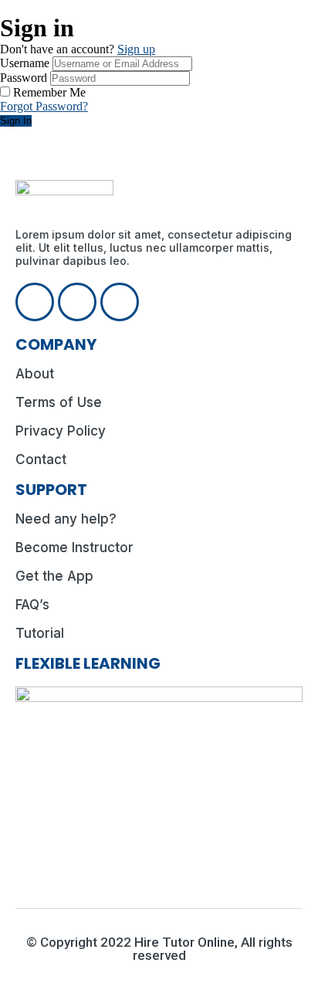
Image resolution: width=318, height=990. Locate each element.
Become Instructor (74, 547)
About (34, 373)
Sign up (136, 49)
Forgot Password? (44, 106)
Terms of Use (58, 402)
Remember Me (49, 92)
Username (24, 63)
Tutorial (39, 633)
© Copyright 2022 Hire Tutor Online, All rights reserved (159, 948)
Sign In (16, 121)
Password (23, 77)
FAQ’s (32, 604)
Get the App (54, 576)
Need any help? (66, 519)
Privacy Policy (60, 431)
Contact (40, 459)
